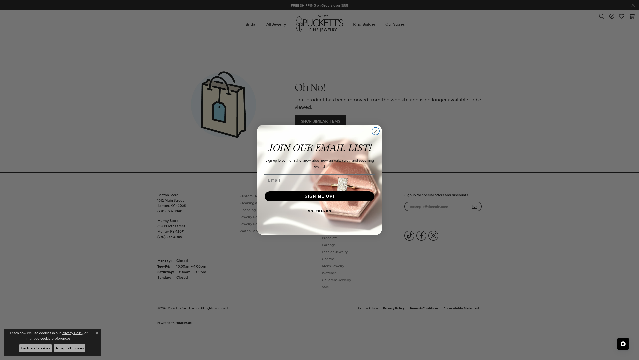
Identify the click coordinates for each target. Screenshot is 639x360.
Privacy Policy (72, 333)
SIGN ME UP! (320, 196)
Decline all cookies (35, 348)
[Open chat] (623, 344)
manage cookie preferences (48, 338)
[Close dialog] (375, 131)
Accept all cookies (70, 348)
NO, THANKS (319, 211)
